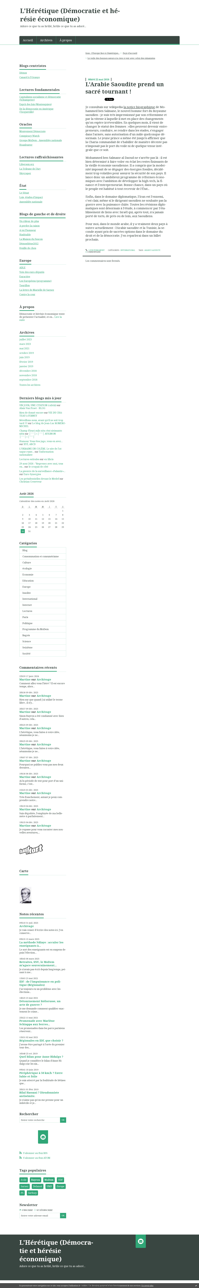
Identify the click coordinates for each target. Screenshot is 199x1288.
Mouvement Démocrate (32, 131)
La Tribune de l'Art (29, 168)
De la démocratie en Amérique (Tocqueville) (36, 110)
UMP (49, 1186)
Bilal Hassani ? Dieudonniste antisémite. (39, 1094)
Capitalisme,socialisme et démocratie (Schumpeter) (40, 98)
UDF (60, 1179)
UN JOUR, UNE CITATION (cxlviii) (37, 405)
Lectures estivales (29, 459)
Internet (27, 605)
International (29, 598)
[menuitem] (28, 40)
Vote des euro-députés (31, 272)
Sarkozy (32, 1192)
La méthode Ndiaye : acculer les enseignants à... (41, 944)
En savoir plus (147, 1285)
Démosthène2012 (28, 243)
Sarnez (24, 1186)
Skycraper (25, 173)
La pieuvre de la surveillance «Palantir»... (42, 471)
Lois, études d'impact (31, 197)
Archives (46, 40)
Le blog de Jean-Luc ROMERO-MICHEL (42, 425)
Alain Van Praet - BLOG (32, 408)
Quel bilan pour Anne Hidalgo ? (41, 1056)
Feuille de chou (27, 248)
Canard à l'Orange (29, 77)
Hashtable (25, 234)
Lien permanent (96, 250)
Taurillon (24, 285)
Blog (25, 550)
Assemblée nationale (30, 201)
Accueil (28, 40)
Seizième (27, 647)
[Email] (43, 1137)
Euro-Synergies (32, 474)
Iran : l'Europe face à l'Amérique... (102, 53)
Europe (26, 586)
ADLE (22, 267)
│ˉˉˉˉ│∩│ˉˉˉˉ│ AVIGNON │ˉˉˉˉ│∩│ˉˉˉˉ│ (37, 435)
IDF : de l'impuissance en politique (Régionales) (40, 983)
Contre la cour (27, 294)
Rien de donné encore (31, 412)
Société (26, 653)
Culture (26, 562)
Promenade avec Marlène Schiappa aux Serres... (37, 1022)
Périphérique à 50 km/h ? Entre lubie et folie (41, 1074)
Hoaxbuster (25, 144)
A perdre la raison (29, 225)
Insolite (26, 592)
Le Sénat (24, 192)
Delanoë (37, 1186)
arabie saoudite (152, 250)
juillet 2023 (25, 339)
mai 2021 (24, 348)
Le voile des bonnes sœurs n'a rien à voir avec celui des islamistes (121, 58)
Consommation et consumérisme (40, 556)
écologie (27, 568)
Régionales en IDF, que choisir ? (41, 1040)
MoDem (48, 1179)
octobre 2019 (26, 353)
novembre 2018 (28, 375)
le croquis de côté (38, 466)
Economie (27, 574)
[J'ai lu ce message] (196, 1285)
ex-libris (48, 459)
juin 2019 (24, 357)
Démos (23, 72)
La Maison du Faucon (31, 239)
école (24, 1179)
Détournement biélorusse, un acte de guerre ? (40, 1002)
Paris (25, 617)
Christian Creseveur (30, 481)
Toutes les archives (29, 384)
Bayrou (35, 1179)
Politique (27, 623)
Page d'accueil (130, 53)
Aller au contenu (10, 2)
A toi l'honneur (27, 230)
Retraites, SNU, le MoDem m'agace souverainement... (38, 963)
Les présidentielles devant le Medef (39, 478)
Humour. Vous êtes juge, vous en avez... (41, 441)
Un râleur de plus (29, 221)
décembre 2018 (28, 370)
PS (22, 1192)
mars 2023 (25, 344)
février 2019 (26, 361)
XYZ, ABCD (30, 444)
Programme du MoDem (35, 629)
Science (26, 641)
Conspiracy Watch (29, 135)
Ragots (26, 635)
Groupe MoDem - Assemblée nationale (40, 140)
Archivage (44, 679)
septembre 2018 (28, 379)
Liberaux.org (26, 164)
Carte (23, 871)
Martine (25, 679)
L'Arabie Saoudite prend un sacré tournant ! (125, 87)
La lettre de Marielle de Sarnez (36, 289)
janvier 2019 (26, 366)
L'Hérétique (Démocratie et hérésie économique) (70, 14)
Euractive (24, 276)
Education (28, 580)
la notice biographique (139, 107)
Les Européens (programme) (35, 280)
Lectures (27, 611)
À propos (66, 40)
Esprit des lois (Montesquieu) (35, 104)
